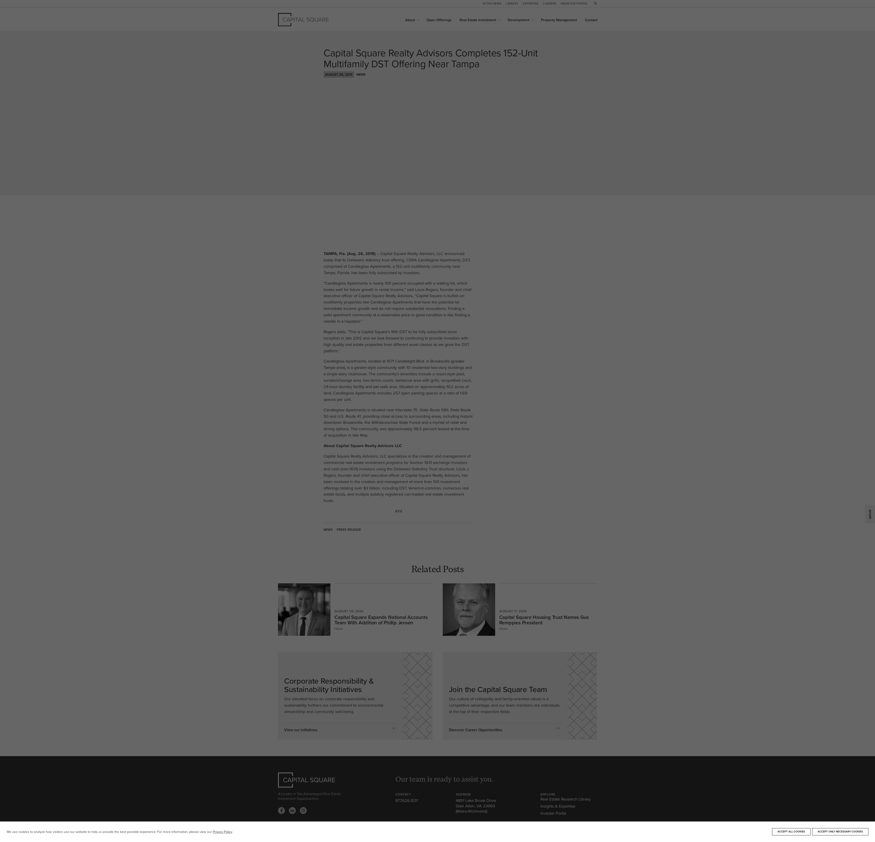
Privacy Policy (222, 831)
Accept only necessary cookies (840, 831)
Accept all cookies (791, 831)
